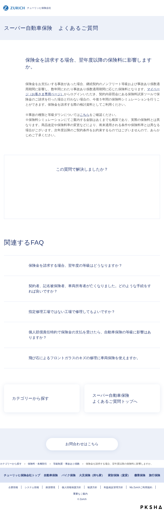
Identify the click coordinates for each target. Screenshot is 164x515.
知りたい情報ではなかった (124, 193)
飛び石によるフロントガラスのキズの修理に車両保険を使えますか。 (84, 358)
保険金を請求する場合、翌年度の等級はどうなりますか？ (75, 266)
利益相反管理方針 (113, 487)
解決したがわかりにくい (68, 193)
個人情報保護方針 (71, 487)
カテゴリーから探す (11, 463)
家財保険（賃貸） (119, 475)
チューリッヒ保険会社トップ (22, 475)
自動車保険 (51, 475)
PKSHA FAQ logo (151, 507)
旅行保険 (154, 475)
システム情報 (32, 487)
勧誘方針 (92, 487)
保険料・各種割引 (37, 463)
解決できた (39, 193)
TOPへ (158, 499)
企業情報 (13, 487)
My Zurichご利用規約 (141, 487)
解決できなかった (96, 193)
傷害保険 (139, 475)
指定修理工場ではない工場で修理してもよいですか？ (72, 312)
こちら (84, 114)
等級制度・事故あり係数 (66, 463)
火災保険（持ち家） (91, 475)
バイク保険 (69, 475)
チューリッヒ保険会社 (39, 8)
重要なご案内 (80, 493)
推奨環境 (50, 487)
